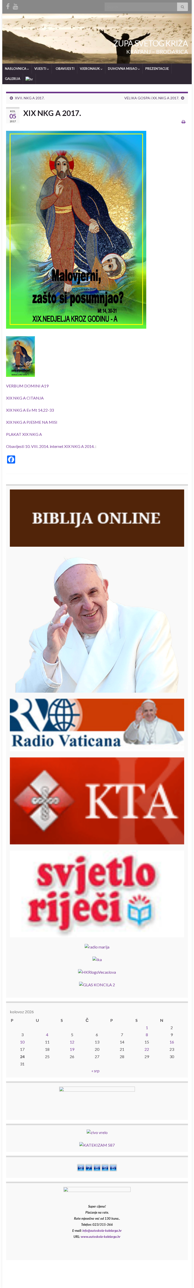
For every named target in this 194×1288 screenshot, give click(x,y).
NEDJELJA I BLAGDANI (133, 1277)
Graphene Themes (41, 1282)
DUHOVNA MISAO (123, 69)
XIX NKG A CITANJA (25, 397)
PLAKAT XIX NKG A (24, 434)
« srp (95, 1070)
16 (171, 1041)
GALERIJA (12, 79)
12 (72, 1041)
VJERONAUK (90, 69)
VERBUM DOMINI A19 (27, 385)
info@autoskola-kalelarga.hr (102, 1231)
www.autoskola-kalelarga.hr (100, 1237)
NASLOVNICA (16, 69)
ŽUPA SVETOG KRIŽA (150, 43)
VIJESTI (40, 69)
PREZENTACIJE (157, 69)
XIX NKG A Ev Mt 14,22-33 (30, 410)
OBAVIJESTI (65, 69)
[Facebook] (8, 5)
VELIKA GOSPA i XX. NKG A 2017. (151, 98)
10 (22, 1041)
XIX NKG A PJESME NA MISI (31, 422)
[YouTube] (15, 5)
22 (146, 1049)
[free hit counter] (97, 1166)
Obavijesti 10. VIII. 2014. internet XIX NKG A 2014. (50, 446)
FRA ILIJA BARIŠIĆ (173, 1277)
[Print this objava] (183, 121)
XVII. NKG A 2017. (29, 98)
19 (72, 1049)
